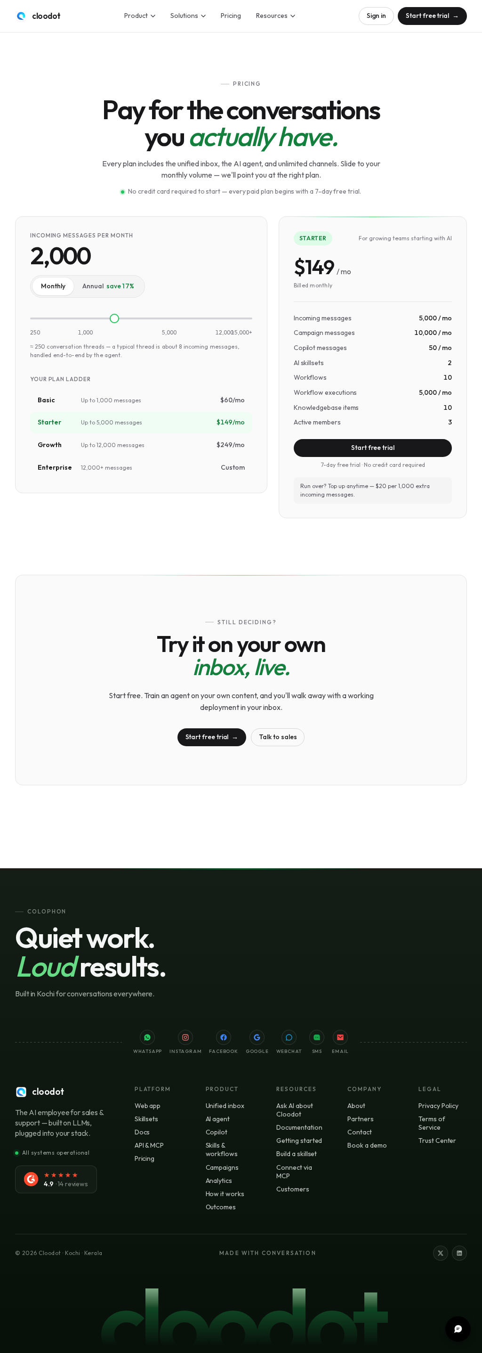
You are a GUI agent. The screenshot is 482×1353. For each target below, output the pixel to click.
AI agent (218, 1119)
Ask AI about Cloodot (294, 1109)
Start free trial (432, 15)
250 (35, 332)
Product (136, 15)
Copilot (217, 1132)
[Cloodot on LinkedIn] (459, 1253)
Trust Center (437, 1140)
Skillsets (146, 1119)
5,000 (169, 332)
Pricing (231, 15)
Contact (359, 1132)
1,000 (85, 332)
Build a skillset (296, 1153)
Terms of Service (431, 1123)
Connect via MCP (294, 1171)
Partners (360, 1119)
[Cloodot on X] (440, 1253)
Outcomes (221, 1207)
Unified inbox (225, 1105)
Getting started (299, 1140)
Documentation (299, 1127)
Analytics (219, 1180)
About (356, 1105)
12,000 (224, 332)
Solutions (184, 15)
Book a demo (366, 1145)
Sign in (376, 15)
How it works (225, 1194)
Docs (142, 1132)
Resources (272, 15)
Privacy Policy (438, 1105)
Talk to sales (278, 737)
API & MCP (149, 1145)
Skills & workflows (222, 1149)
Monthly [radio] (53, 286)
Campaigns (222, 1167)
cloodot (46, 16)
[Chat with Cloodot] (458, 1329)
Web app (148, 1105)
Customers (292, 1189)
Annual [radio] (108, 286)
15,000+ (241, 332)
